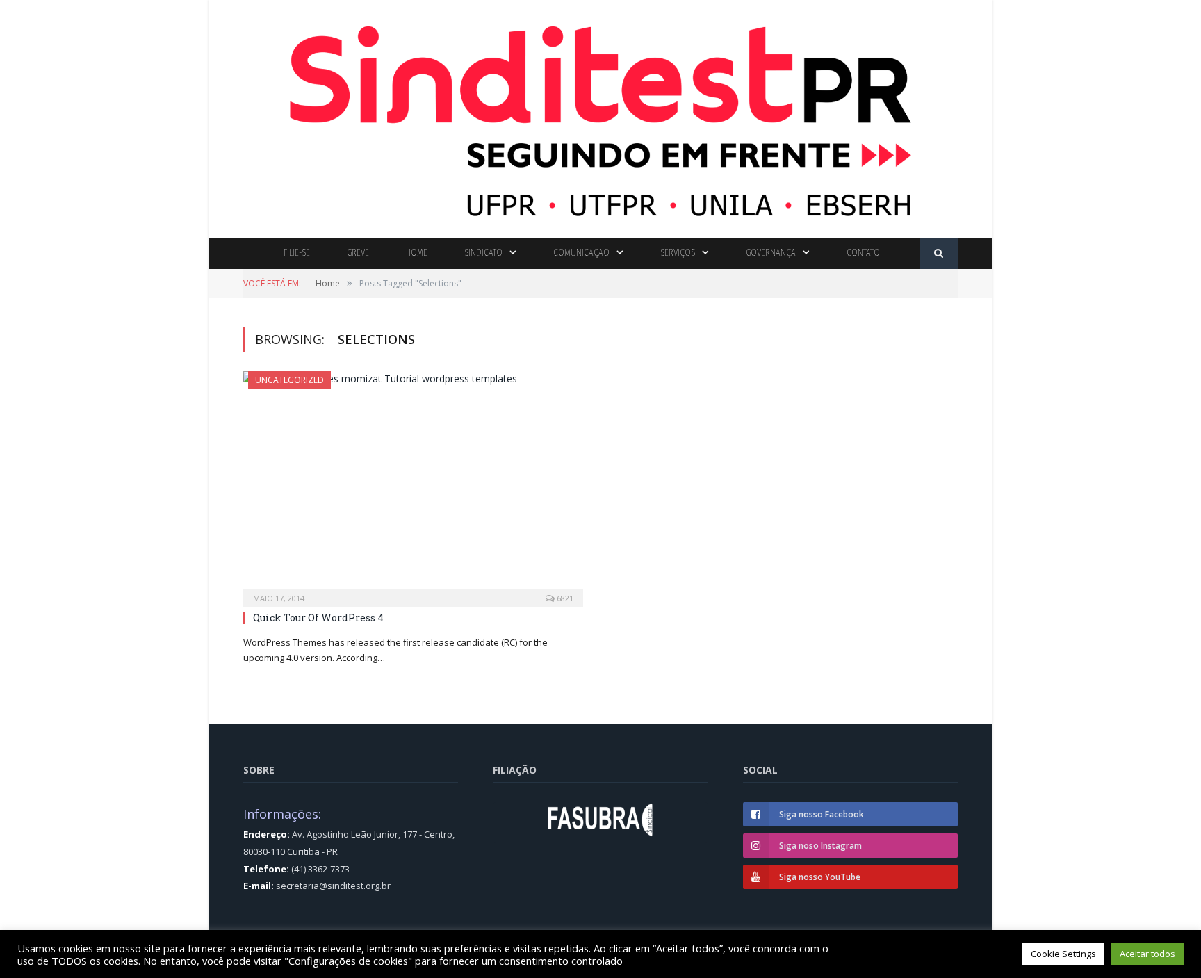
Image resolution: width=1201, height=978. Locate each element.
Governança (771, 253)
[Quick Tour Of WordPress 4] (413, 484)
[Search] (939, 253)
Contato (863, 253)
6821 (564, 598)
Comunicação (581, 253)
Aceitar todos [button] (1147, 953)
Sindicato (483, 253)
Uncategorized (289, 380)
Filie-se (297, 253)
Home (416, 253)
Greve (358, 253)
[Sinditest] (600, 115)
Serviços (677, 253)
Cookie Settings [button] (1063, 953)
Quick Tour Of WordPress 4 (318, 617)
